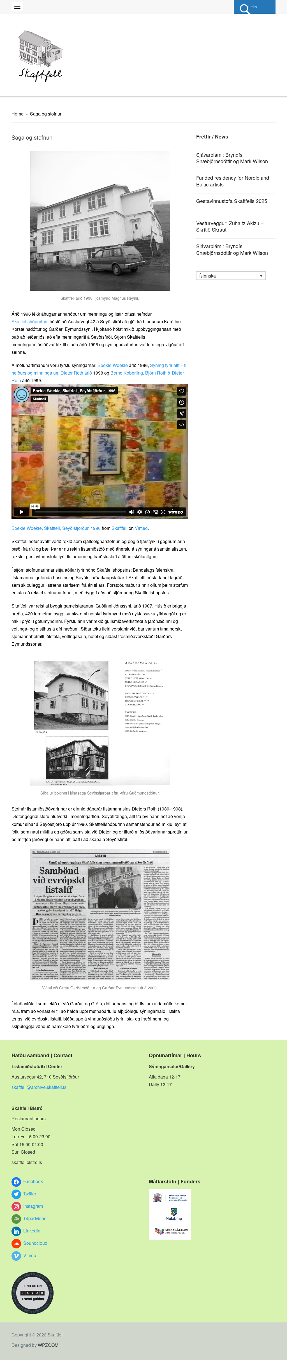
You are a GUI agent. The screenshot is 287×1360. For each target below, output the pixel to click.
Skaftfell (120, 528)
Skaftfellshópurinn (29, 321)
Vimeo (141, 528)
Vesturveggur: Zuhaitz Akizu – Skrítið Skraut (229, 226)
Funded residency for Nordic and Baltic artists (232, 181)
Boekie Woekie (113, 365)
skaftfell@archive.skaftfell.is (38, 1087)
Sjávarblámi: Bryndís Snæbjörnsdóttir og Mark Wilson (232, 158)
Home (17, 113)
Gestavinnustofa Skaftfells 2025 (231, 200)
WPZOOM (48, 1345)
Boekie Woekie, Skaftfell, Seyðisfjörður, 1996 (56, 528)
